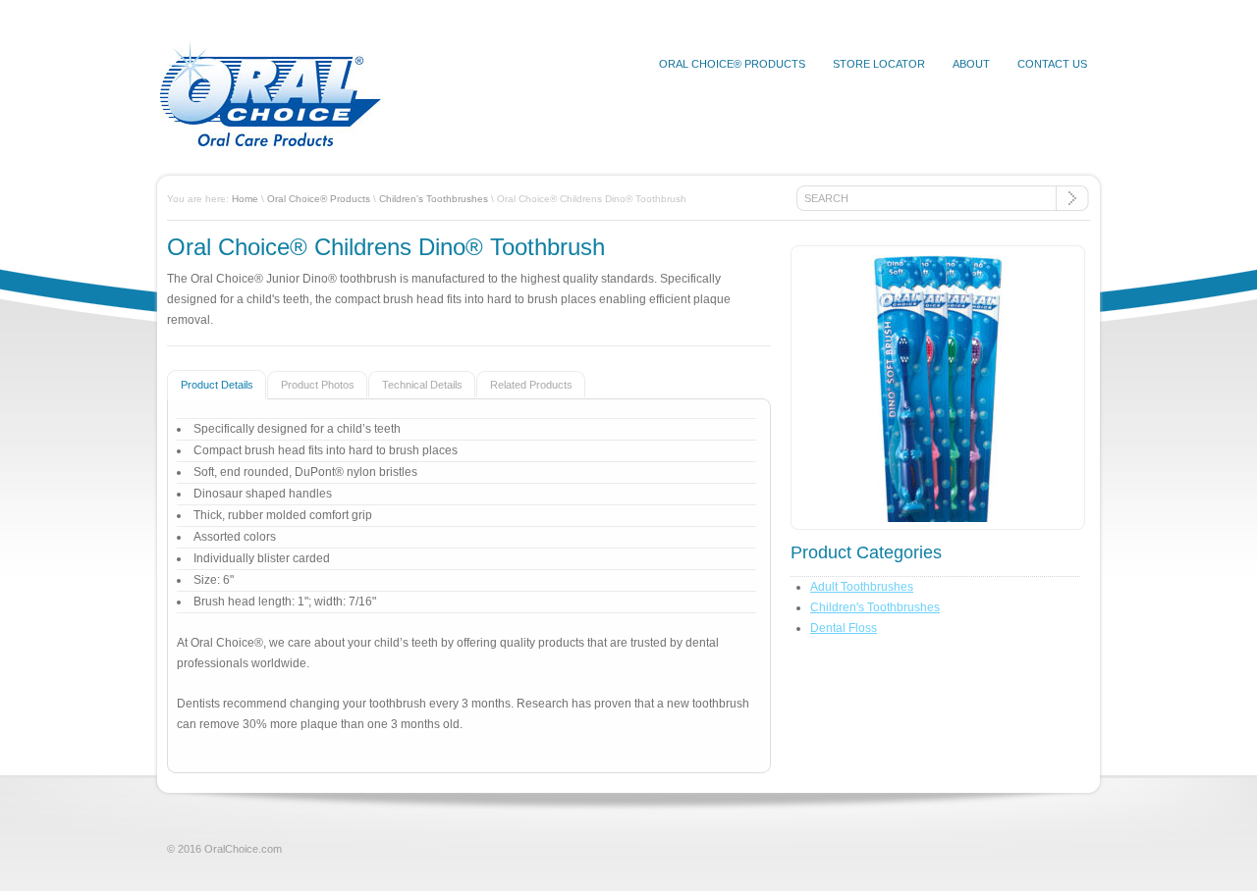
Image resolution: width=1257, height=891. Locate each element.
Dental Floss (843, 628)
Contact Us (1052, 64)
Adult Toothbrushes (861, 587)
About (971, 64)
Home (245, 198)
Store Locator (879, 64)
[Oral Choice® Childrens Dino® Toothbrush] (938, 392)
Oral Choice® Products (732, 64)
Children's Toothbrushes (433, 198)
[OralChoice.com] (270, 142)
